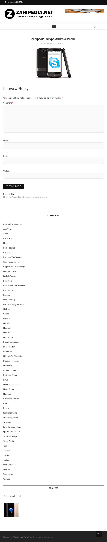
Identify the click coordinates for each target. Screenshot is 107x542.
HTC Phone (8, 337)
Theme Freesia (18, 537)
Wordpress (8, 474)
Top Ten (6, 455)
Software (7, 422)
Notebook (7, 394)
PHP (5, 404)
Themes (6, 451)
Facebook (7, 295)
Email (6, 156)
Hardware (7, 328)
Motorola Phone (10, 375)
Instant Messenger (11, 342)
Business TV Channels (12, 257)
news (5, 380)
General (6, 319)
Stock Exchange (10, 437)
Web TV (6, 470)
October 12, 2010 (47, 44)
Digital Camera (9, 276)
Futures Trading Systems (13, 305)
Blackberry (7, 238)
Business (7, 253)
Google (6, 323)
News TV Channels (11, 385)
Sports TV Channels (11, 432)
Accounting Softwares (12, 224)
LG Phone (7, 352)
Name (6, 141)
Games (6, 314)
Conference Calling (11, 262)
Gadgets (6, 309)
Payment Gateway (11, 399)
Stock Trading (9, 441)
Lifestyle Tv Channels (12, 356)
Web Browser (9, 465)
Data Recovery (9, 272)
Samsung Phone (10, 413)
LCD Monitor (8, 347)
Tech (5, 446)
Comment (8, 103)
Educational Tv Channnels (14, 286)
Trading (6, 460)
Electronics (8, 290)
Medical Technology (11, 361)
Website (6, 171)
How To (6, 333)
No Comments (62, 44)
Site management (10, 418)
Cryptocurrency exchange (14, 267)
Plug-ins (6, 408)
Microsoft (7, 366)
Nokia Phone (8, 389)
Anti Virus (7, 229)
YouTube (6, 479)
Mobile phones (9, 370)
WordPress (28, 537)
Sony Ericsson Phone (12, 427)
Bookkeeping (9, 248)
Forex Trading (9, 300)
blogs (5, 243)
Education (7, 281)
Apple (5, 234)
